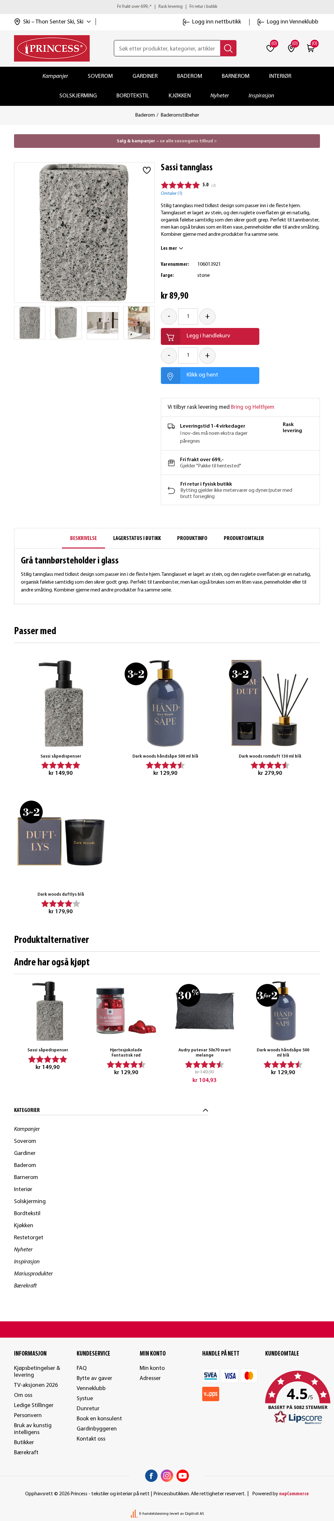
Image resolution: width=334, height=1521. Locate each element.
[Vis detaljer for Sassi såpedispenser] (61, 703)
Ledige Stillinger (33, 1405)
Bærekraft (25, 1286)
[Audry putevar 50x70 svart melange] (204, 1011)
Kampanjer (55, 76)
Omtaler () (171, 193)
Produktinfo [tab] (192, 538)
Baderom (189, 76)
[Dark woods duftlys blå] (61, 841)
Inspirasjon (261, 96)
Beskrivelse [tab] (83, 538)
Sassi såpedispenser (60, 756)
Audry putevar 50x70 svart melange (204, 1053)
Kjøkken (180, 96)
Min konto (152, 1368)
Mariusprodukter (33, 1274)
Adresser (150, 1378)
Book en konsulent (99, 1419)
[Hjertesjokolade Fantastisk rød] (126, 1011)
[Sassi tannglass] (102, 322)
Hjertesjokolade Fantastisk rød (126, 1053)
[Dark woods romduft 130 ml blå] (270, 703)
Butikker (24, 1443)
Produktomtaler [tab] (244, 538)
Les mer (169, 248)
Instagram (167, 1476)
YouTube (182, 1476)
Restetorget (28, 1238)
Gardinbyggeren (97, 1429)
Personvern (28, 1416)
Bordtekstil (132, 96)
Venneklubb (91, 1389)
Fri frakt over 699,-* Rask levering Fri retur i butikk (167, 7)
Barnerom (236, 76)
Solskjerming (78, 96)
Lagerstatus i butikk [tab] (137, 538)
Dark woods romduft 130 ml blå (270, 756)
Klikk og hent (202, 375)
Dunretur (88, 1409)
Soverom (100, 76)
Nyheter (219, 96)
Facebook (151, 1476)
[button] (292, 1397)
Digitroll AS (194, 1514)
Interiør (280, 76)
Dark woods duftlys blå (61, 894)
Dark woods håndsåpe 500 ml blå (165, 756)
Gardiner (145, 76)
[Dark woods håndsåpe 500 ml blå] (165, 703)
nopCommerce (294, 1494)
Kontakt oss (91, 1439)
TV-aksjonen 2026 (36, 1385)
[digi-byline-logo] (134, 1514)
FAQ (82, 1368)
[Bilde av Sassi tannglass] (29, 322)
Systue (85, 1399)
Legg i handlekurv (208, 336)
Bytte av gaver (94, 1378)
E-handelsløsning (154, 1514)
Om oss (23, 1395)
